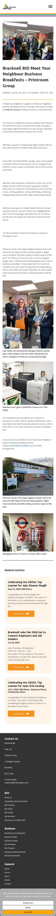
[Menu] (50, 6)
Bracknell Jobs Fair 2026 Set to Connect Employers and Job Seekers (27, 636)
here (4, 430)
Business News (38, 689)
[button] (21, 614)
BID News (27, 589)
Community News (16, 692)
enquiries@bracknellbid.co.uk (21, 445)
